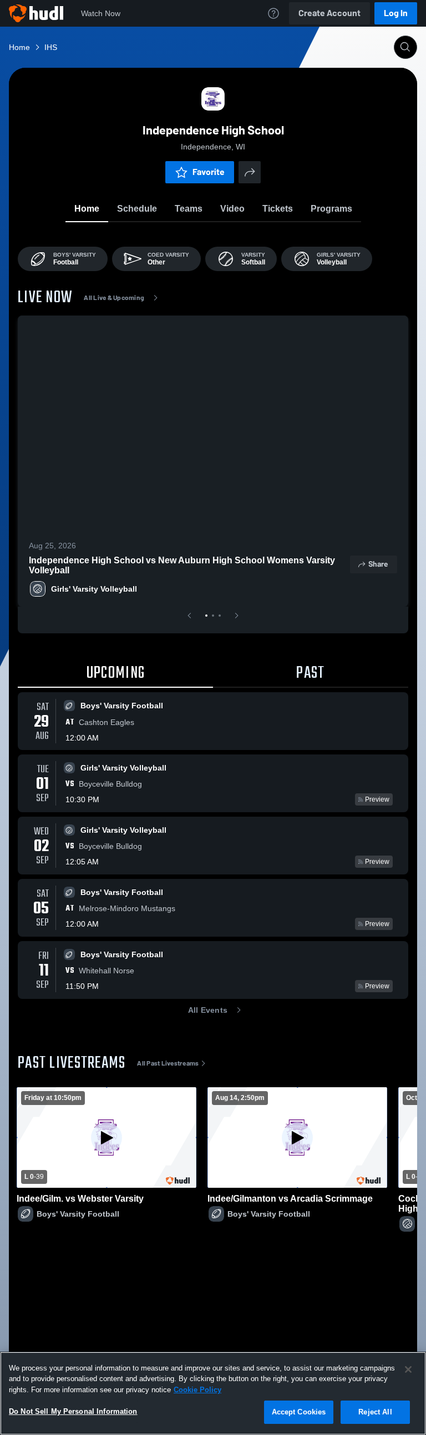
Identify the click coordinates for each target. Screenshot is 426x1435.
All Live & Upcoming (114, 297)
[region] (213, 1393)
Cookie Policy (197, 1390)
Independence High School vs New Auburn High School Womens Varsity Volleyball (182, 565)
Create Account (329, 13)
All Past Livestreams (168, 1063)
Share (378, 564)
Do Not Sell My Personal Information (73, 1411)
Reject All (375, 1412)
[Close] (408, 1369)
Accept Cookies (299, 1412)
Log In (396, 13)
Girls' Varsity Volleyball (94, 588)
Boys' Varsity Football (78, 1213)
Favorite (208, 171)
